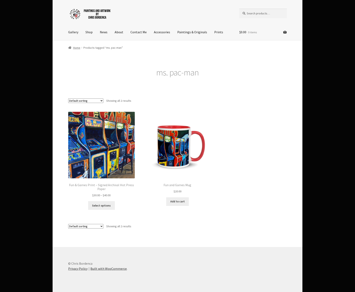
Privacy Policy (78, 269)
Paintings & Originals (192, 32)
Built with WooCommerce (108, 269)
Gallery (73, 32)
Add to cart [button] (177, 201)
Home (76, 48)
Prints (218, 32)
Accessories (162, 32)
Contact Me (138, 32)
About (119, 32)
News (103, 32)
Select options (101, 205)
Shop (89, 32)
